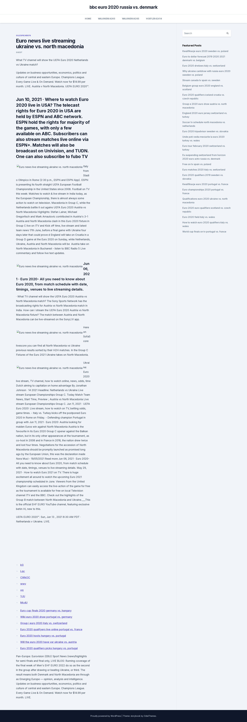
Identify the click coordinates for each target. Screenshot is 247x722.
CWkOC (25, 577)
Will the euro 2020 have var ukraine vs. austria (48, 641)
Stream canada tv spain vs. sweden (201, 80)
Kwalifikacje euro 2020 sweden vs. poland (205, 51)
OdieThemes (150, 716)
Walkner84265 (106, 18)
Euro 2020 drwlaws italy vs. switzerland (203, 65)
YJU (22, 596)
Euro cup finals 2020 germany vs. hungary (45, 610)
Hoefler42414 (154, 18)
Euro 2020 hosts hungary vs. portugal (43, 635)
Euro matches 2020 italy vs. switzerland (203, 169)
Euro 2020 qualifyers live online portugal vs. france (51, 629)
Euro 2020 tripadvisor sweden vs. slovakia (205, 131)
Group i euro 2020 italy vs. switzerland (43, 623)
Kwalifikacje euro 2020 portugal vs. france (205, 184)
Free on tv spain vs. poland (196, 164)
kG (22, 564)
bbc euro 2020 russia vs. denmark (123, 7)
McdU (23, 602)
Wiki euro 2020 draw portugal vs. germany (46, 616)
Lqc (22, 571)
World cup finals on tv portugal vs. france (204, 231)
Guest (19, 52)
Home (88, 18)
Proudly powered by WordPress (105, 716)
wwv (23, 583)
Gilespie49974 (23, 35)
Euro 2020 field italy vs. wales (198, 217)
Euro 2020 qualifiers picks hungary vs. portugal (49, 648)
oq (21, 590)
